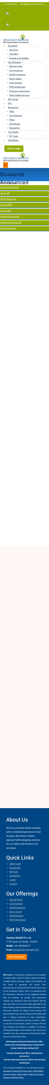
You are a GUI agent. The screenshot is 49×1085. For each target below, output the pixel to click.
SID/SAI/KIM (38, 1071)
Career (12, 880)
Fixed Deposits (16, 916)
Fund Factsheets (8, 228)
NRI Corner (13, 99)
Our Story (13, 50)
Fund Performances (9, 216)
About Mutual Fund (9, 187)
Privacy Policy (26, 1071)
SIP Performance (8, 199)
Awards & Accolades (19, 58)
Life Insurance (16, 70)
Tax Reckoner (15, 115)
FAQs (11, 111)
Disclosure (16, 1071)
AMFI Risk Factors (36, 1074)
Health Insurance (17, 74)
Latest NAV (5, 211)
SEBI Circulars (23, 1074)
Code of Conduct (9, 1074)
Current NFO (6, 205)
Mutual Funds (15, 66)
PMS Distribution (17, 87)
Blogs (12, 120)
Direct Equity (15, 79)
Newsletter (14, 128)
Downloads (14, 124)
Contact (13, 884)
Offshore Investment (19, 91)
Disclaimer (7, 1071)
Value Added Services (19, 95)
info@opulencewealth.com (32, 4)
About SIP (5, 193)
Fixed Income (15, 83)
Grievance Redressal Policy (13, 1078)
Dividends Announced (10, 222)
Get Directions (17, 956)
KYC (10, 103)
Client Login (14, 148)
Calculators (13, 140)
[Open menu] (5, 165)
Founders (13, 54)
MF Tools (13, 136)
